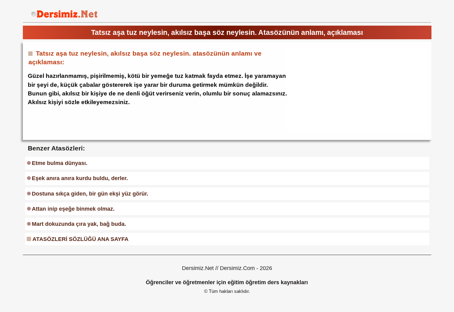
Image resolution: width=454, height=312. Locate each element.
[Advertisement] (339, 91)
